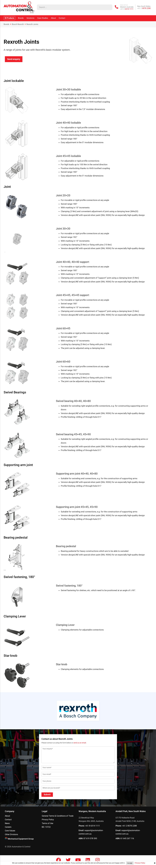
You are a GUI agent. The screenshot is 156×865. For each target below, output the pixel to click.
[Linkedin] (88, 860)
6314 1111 (126, 9)
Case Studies (42, 18)
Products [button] (10, 18)
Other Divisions (11, 834)
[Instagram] (97, 860)
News (7, 823)
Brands (21, 18)
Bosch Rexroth (18, 24)
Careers (8, 827)
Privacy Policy (140, 863)
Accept (129, 863)
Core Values (10, 831)
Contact (62, 18)
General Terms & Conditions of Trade (57, 816)
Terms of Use (47, 823)
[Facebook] (58, 860)
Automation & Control (21, 846)
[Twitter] (68, 860)
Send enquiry (13, 59)
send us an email (79, 743)
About (53, 18)
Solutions (30, 18)
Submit (47, 794)
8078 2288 (144, 8)
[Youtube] (78, 860)
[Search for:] (72, 7)
